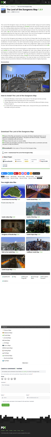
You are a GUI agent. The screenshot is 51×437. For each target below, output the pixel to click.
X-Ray (14, 276)
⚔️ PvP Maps (5, 343)
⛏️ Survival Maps (6, 338)
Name (3, 395)
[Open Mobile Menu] (49, 2)
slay (8, 31)
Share (5, 173)
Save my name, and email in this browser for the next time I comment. (18, 401)
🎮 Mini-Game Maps (7, 348)
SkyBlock (6, 281)
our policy (24, 371)
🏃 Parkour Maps (6, 330)
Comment (3, 382)
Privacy (18, 430)
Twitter (7, 430)
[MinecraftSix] (3, 2)
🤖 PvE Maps (5, 353)
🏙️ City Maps (5, 360)
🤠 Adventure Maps (7, 332)
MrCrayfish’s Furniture (44, 277)
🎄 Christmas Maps (7, 355)
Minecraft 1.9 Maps (21, 176)
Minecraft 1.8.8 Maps (39, 176)
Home (2, 6)
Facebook (3, 430)
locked (5, 50)
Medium (26, 161)
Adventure (13, 6)
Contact (14, 430)
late (48, 45)
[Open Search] (46, 2)
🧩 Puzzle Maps (6, 335)
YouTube (10, 430)
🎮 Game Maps (6, 340)
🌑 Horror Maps (6, 345)
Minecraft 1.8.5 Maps (23, 178)
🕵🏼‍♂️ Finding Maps (6, 350)
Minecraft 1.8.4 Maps (32, 178)
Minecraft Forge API (25, 277)
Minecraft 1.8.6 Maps (14, 178)
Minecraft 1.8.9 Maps (30, 176)
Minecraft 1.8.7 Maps (5, 178)
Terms (22, 430)
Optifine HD (7, 276)
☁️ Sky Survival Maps (7, 358)
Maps (7, 6)
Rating (2, 376)
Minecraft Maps (13, 176)
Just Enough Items (34, 277)
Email (28, 395)
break (26, 55)
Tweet (11, 173)
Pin (17, 173)
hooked (27, 26)
